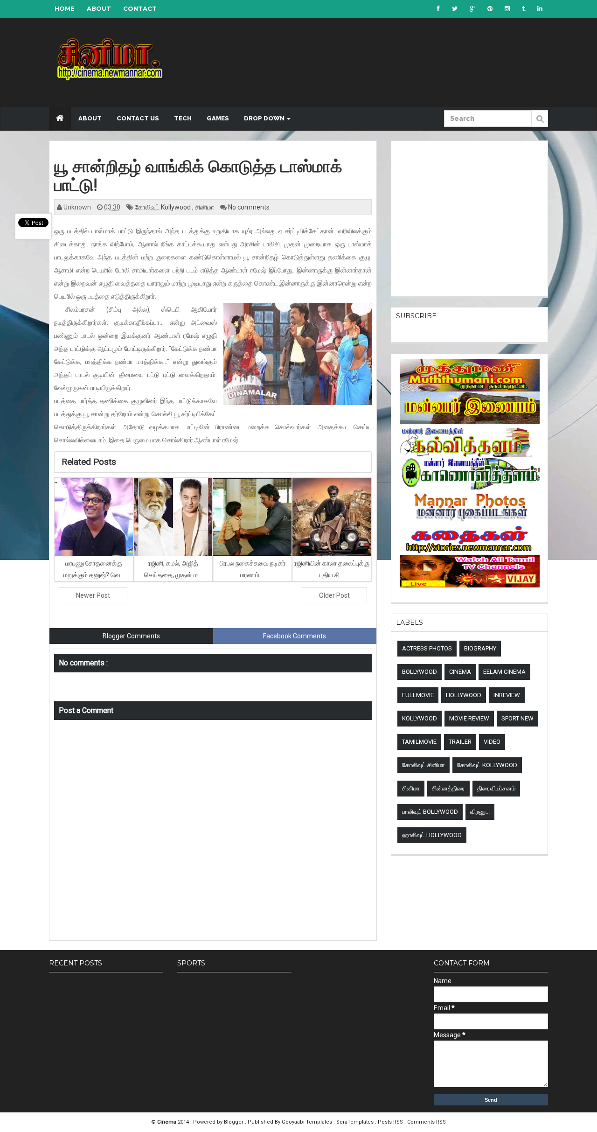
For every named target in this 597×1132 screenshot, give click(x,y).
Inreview (506, 695)
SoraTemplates (355, 1122)
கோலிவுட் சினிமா (423, 765)
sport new (517, 718)
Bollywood (419, 671)
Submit (539, 123)
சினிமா (205, 207)
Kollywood (419, 718)
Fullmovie (418, 695)
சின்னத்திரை (448, 788)
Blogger (234, 1122)
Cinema (460, 671)
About (99, 8)
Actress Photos (427, 648)
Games (218, 118)
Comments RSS (426, 1122)
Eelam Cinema (504, 671)
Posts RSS (391, 1122)
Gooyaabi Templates (307, 1122)
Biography (480, 648)
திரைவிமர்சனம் (496, 788)
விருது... (480, 811)
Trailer (460, 741)
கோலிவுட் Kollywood (163, 207)
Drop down (265, 118)
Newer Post (93, 595)
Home (65, 8)
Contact (140, 8)
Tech (183, 118)
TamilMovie (419, 741)
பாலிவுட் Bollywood (430, 811)
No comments (249, 207)
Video (492, 741)
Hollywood (463, 695)
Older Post (334, 595)
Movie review (469, 718)
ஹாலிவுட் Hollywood (432, 835)
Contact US (138, 118)
